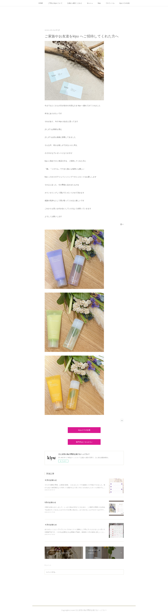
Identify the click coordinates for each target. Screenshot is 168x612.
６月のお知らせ (51, 480)
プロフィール (110, 3)
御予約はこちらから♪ (84, 442)
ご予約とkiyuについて (55, 3)
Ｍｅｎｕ (90, 3)
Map (99, 3)
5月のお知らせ (50, 502)
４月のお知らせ (51, 524)
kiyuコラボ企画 (124, 3)
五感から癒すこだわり (74, 3)
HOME (40, 3)
